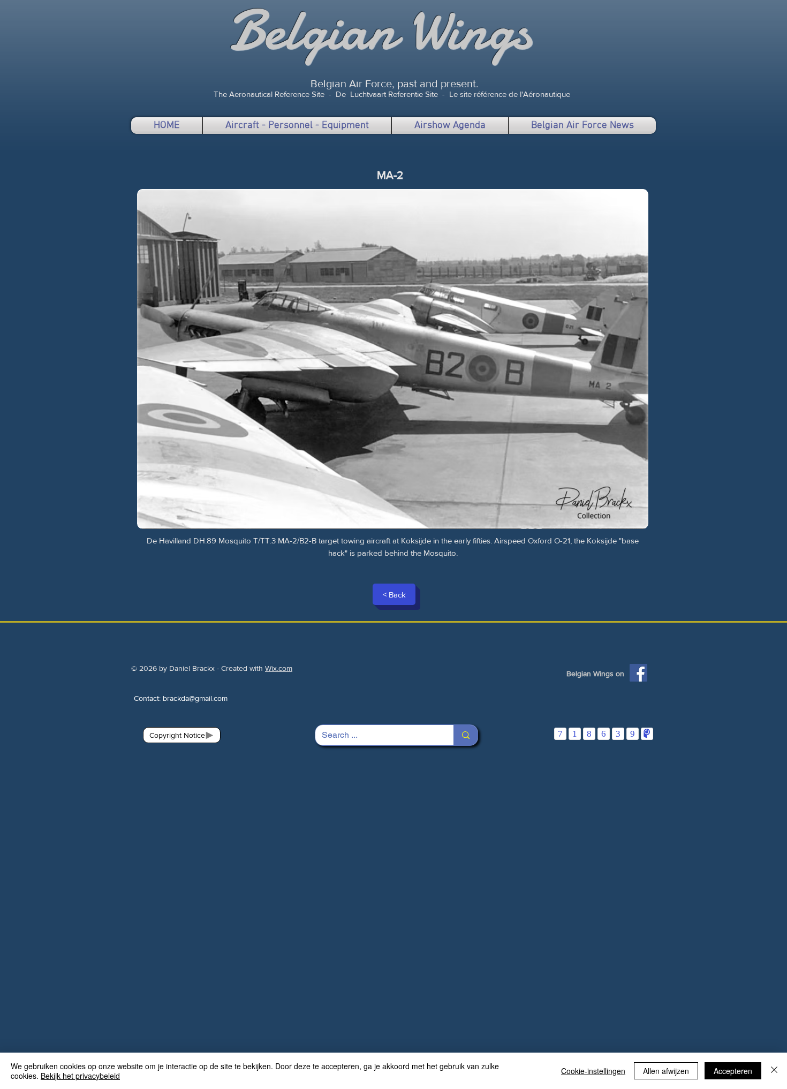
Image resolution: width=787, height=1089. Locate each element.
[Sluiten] (774, 1070)
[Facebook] (638, 673)
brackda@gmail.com (195, 698)
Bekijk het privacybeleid (80, 1075)
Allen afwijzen (666, 1070)
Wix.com (278, 668)
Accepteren (733, 1070)
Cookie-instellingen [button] (593, 1070)
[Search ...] (465, 735)
